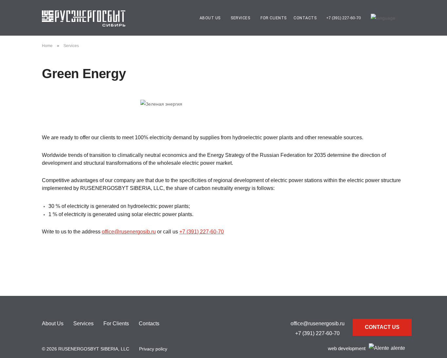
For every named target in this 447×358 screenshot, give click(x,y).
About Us (52, 323)
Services (71, 45)
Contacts (305, 18)
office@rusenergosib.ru (129, 231)
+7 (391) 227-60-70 (343, 18)
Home (47, 45)
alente (398, 348)
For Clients (273, 18)
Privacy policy (153, 348)
